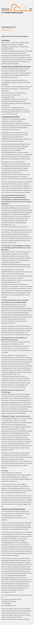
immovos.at (5, 9)
